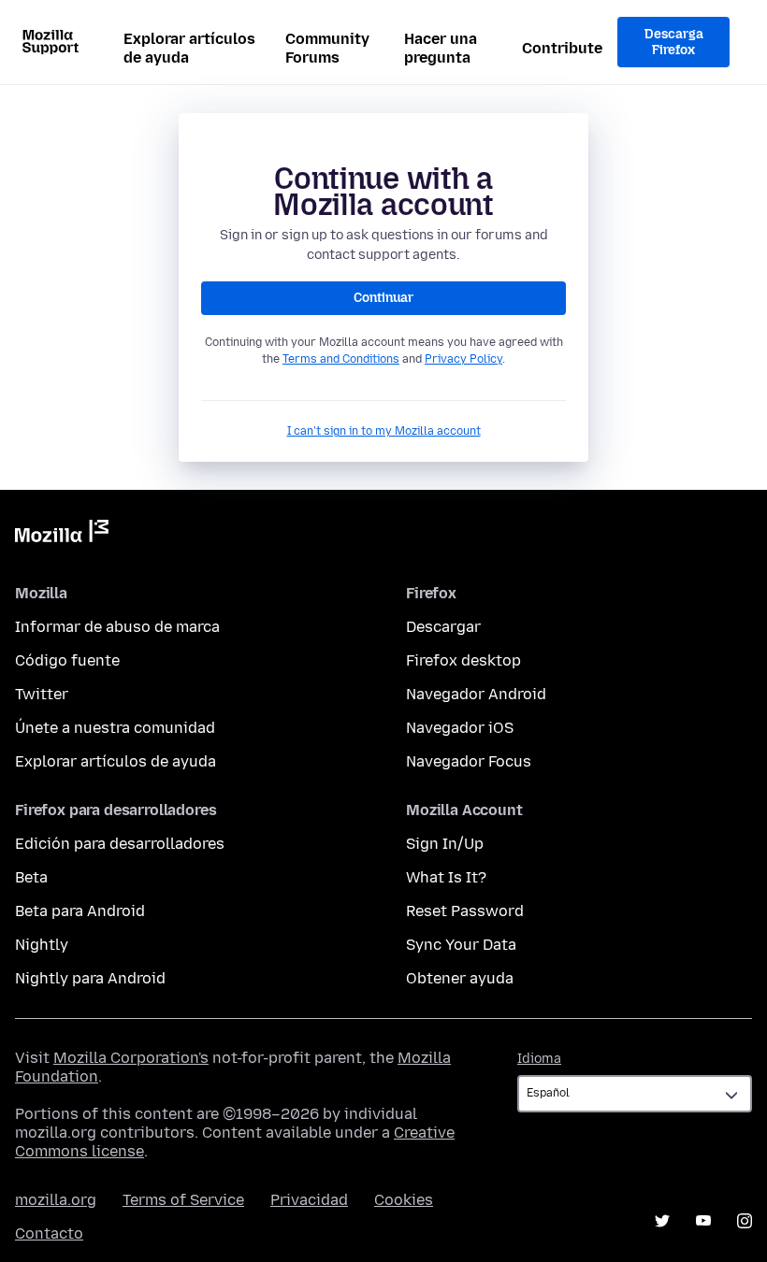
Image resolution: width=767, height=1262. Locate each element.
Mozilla (62, 535)
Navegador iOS (460, 728)
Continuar (383, 298)
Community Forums (327, 48)
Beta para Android (80, 911)
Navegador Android (476, 694)
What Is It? (446, 877)
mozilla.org (55, 1200)
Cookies (403, 1200)
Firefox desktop (463, 660)
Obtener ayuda (460, 978)
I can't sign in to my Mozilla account (384, 430)
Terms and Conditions (340, 359)
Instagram (744, 1220)
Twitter (41, 694)
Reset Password (465, 911)
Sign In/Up (445, 844)
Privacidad (309, 1200)
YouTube (703, 1220)
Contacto (49, 1233)
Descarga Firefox (673, 42)
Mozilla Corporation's (131, 1058)
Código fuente (67, 660)
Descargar (443, 627)
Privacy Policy (463, 359)
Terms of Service (183, 1200)
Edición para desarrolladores (119, 844)
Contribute (562, 48)
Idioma (539, 1059)
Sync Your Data (461, 945)
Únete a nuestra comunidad (115, 728)
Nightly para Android (90, 978)
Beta (31, 877)
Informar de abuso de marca (117, 627)
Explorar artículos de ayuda (189, 48)
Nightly (41, 945)
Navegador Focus (468, 761)
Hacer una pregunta (440, 48)
